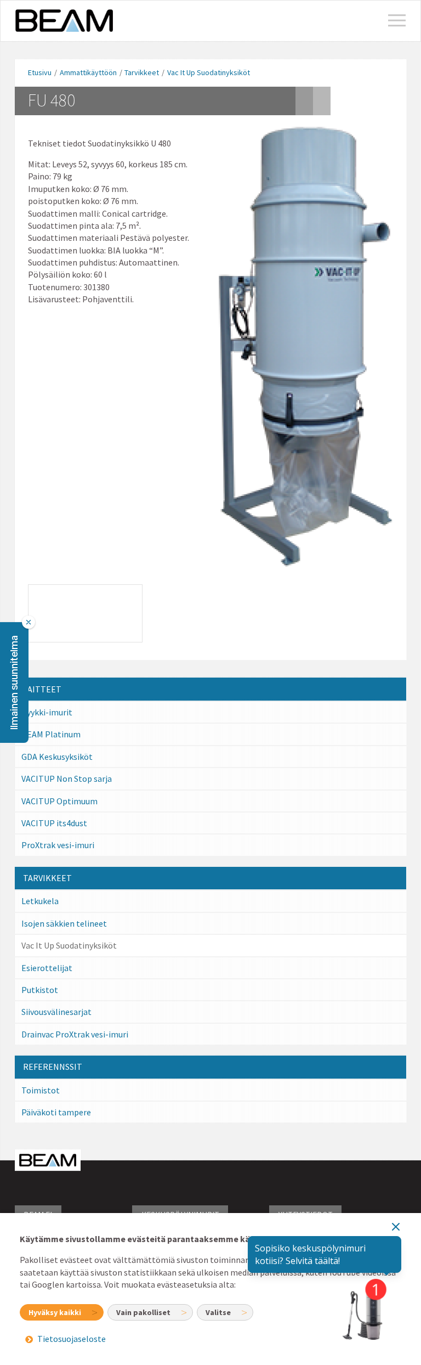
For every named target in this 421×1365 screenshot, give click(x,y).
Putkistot (39, 989)
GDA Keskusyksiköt (57, 756)
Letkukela (40, 900)
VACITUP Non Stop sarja (66, 778)
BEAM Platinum (51, 734)
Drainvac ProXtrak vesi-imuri (74, 1034)
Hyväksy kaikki (55, 1312)
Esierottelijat (46, 967)
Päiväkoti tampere (56, 1112)
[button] (14, 682)
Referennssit (52, 1066)
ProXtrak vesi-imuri (57, 844)
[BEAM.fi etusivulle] (64, 20)
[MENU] (397, 21)
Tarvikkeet (141, 72)
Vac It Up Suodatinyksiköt (208, 72)
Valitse (218, 1312)
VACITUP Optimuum (59, 801)
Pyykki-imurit (46, 712)
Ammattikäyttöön (88, 72)
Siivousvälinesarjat (56, 1011)
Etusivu (40, 72)
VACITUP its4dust (54, 822)
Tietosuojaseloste (71, 1339)
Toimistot (40, 1090)
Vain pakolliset (143, 1312)
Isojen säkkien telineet (64, 923)
